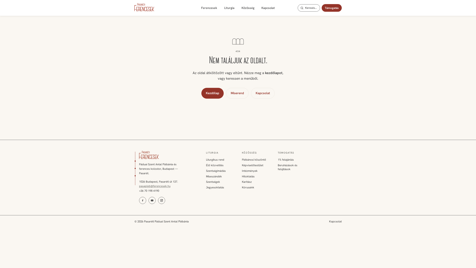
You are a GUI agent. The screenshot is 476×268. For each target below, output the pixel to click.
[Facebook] (142, 200)
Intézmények (250, 171)
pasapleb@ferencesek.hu (155, 186)
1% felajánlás (286, 160)
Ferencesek (209, 8)
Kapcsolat (268, 8)
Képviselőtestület (252, 165)
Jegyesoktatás (215, 187)
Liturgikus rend (215, 160)
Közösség (248, 8)
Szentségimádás (216, 171)
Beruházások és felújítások (287, 167)
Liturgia (229, 8)
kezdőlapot (273, 73)
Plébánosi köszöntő (254, 160)
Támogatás (332, 8)
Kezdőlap (212, 93)
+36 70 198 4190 (149, 191)
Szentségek (213, 182)
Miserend (237, 93)
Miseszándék (214, 176)
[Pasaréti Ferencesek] (144, 7)
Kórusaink (248, 187)
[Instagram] (161, 200)
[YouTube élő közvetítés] (152, 200)
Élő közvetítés (214, 165)
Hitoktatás (248, 176)
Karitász (247, 182)
